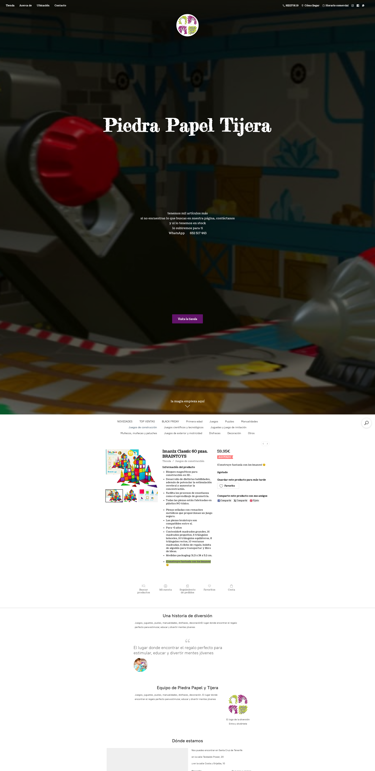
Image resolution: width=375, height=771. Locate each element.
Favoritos (209, 589)
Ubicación (43, 5)
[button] (228, 486)
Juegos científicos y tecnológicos (183, 427)
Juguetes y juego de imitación (228, 427)
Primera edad (194, 421)
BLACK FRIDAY (170, 421)
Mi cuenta (165, 589)
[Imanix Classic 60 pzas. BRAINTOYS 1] (130, 495)
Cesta (231, 589)
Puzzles (229, 421)
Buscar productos (143, 591)
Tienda (10, 5)
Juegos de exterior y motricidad (183, 433)
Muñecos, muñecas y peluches (139, 433)
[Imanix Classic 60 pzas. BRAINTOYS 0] (114, 495)
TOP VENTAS (147, 421)
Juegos (213, 421)
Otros (251, 433)
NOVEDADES (124, 421)
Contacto (60, 5)
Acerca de (25, 5)
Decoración (234, 433)
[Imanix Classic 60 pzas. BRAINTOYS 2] (148, 495)
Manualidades (249, 421)
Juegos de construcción (143, 427)
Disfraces (214, 433)
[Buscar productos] (366, 423)
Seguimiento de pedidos (187, 591)
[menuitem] (263, 444)
